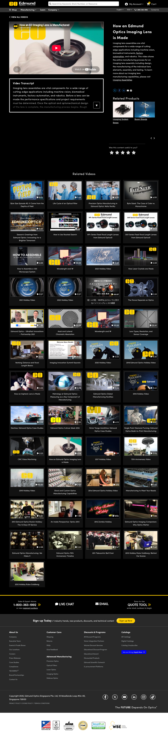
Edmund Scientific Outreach (94, 662)
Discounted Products (91, 658)
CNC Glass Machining (27, 459)
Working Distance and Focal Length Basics (27, 364)
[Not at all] (111, 152)
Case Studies (14, 662)
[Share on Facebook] (119, 91)
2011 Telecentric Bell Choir (103, 553)
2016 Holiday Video (27, 490)
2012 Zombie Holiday (103, 521)
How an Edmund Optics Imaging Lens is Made (65, 460)
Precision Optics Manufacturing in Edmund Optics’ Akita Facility (103, 204)
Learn (42, 9)
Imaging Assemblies (122, 79)
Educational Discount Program (95, 649)
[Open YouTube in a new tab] (124, 698)
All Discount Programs (92, 637)
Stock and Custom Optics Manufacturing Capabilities (65, 492)
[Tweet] (115, 91)
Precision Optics (53, 661)
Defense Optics (52, 678)
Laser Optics (51, 669)
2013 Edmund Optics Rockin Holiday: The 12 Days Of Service (27, 523)
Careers (12, 654)
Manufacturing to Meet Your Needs (141, 490)
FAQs (49, 645)
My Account (135, 4)
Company (53, 9)
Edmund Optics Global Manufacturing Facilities (103, 395)
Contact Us (155, 10)
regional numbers (30, 608)
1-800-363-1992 (142, 10)
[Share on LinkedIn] (124, 91)
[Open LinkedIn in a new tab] (134, 698)
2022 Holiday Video (65, 300)
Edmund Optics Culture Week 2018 (65, 428)
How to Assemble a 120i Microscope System (27, 270)
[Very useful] (133, 152)
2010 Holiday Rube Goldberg (27, 584)
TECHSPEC (14, 671)
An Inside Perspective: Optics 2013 (65, 521)
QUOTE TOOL (137, 604)
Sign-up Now (125, 620)
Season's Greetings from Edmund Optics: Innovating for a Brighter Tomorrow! (27, 237)
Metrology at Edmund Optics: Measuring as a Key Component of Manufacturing (65, 397)
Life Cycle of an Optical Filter (65, 203)
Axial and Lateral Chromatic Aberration (65, 332)
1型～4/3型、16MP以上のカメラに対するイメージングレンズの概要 (103, 301)
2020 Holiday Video (103, 362)
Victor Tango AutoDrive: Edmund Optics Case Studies (103, 429)
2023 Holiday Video (103, 268)
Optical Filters (52, 665)
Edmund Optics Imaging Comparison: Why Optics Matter (141, 523)
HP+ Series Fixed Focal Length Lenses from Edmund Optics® (103, 236)
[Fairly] (122, 152)
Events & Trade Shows (17, 645)
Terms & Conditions (41, 703)
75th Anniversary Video (141, 459)
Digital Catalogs (127, 641)
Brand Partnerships (16, 675)
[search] (83, 3)
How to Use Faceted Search (65, 234)
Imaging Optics (52, 674)
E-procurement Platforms (93, 666)
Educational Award (91, 654)
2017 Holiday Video (103, 459)
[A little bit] (117, 152)
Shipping (50, 637)
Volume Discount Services (93, 645)
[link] (152, 2)
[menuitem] (15, 9)
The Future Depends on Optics (141, 300)
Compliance (13, 666)
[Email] (127, 90)
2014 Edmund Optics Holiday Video (103, 490)
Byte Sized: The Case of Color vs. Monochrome (141, 204)
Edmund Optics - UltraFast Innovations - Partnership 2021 (27, 332)
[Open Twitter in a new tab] (114, 698)
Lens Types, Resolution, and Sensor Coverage (141, 332)
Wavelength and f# (65, 268)
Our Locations (14, 649)
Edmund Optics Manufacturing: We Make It (27, 554)
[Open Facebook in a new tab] (105, 698)
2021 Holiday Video (27, 300)
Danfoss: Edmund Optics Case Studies (27, 428)
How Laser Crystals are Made (141, 268)
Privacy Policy (15, 703)
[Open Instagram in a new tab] (143, 698)
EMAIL (104, 604)
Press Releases (15, 658)
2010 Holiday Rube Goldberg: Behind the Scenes (141, 554)
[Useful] (128, 152)
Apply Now (133, 652)
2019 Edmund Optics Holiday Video (141, 362)
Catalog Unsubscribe (129, 645)
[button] (143, 9)
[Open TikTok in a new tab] (152, 698)
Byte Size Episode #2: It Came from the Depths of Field (27, 204)
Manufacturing (28, 9)
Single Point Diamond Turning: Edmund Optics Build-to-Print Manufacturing (141, 429)
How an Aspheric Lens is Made (27, 394)
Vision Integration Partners (94, 641)
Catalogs (126, 637)
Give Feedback (52, 649)
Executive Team (15, 641)
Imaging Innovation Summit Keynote (65, 362)
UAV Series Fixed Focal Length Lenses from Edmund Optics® (141, 236)
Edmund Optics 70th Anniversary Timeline (65, 554)
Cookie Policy (27, 703)
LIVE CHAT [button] (66, 604)
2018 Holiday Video (141, 394)
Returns (49, 641)
